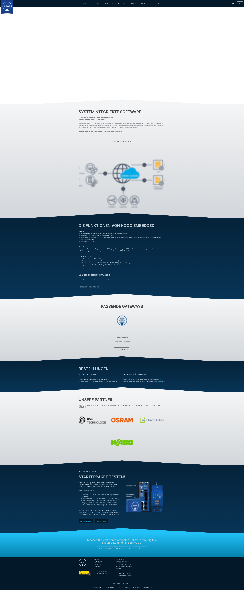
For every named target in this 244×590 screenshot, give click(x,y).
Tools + (97, 3)
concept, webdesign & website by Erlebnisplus (135, 587)
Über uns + (145, 3)
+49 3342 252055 (124, 573)
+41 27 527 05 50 (101, 571)
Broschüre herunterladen (90, 287)
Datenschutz (127, 583)
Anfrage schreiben (123, 548)
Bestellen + (122, 3)
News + (133, 3)
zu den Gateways (122, 349)
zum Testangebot (85, 521)
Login (240, 3)
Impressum (116, 583)
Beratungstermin (104, 548)
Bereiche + (109, 3)
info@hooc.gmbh (124, 575)
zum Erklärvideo (101, 521)
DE (233, 3)
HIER (131, 379)
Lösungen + (85, 3)
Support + (158, 3)
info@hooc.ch (101, 573)
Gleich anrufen (140, 548)
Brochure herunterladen (121, 141)
